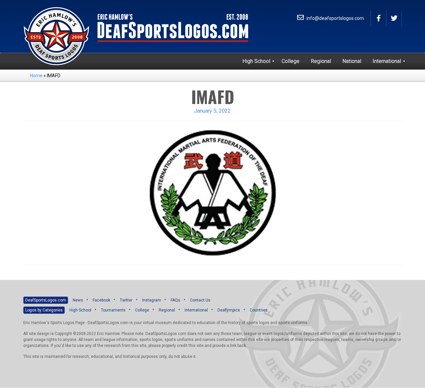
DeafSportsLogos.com (45, 300)
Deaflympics (228, 310)
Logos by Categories (44, 310)
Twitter (126, 300)
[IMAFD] (212, 192)
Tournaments (113, 310)
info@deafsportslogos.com (334, 18)
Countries (259, 310)
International (196, 310)
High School (80, 310)
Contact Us (200, 300)
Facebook (101, 300)
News (78, 300)
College (142, 310)
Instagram (151, 300)
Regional (167, 310)
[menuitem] (256, 61)
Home (36, 75)
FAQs (175, 300)
